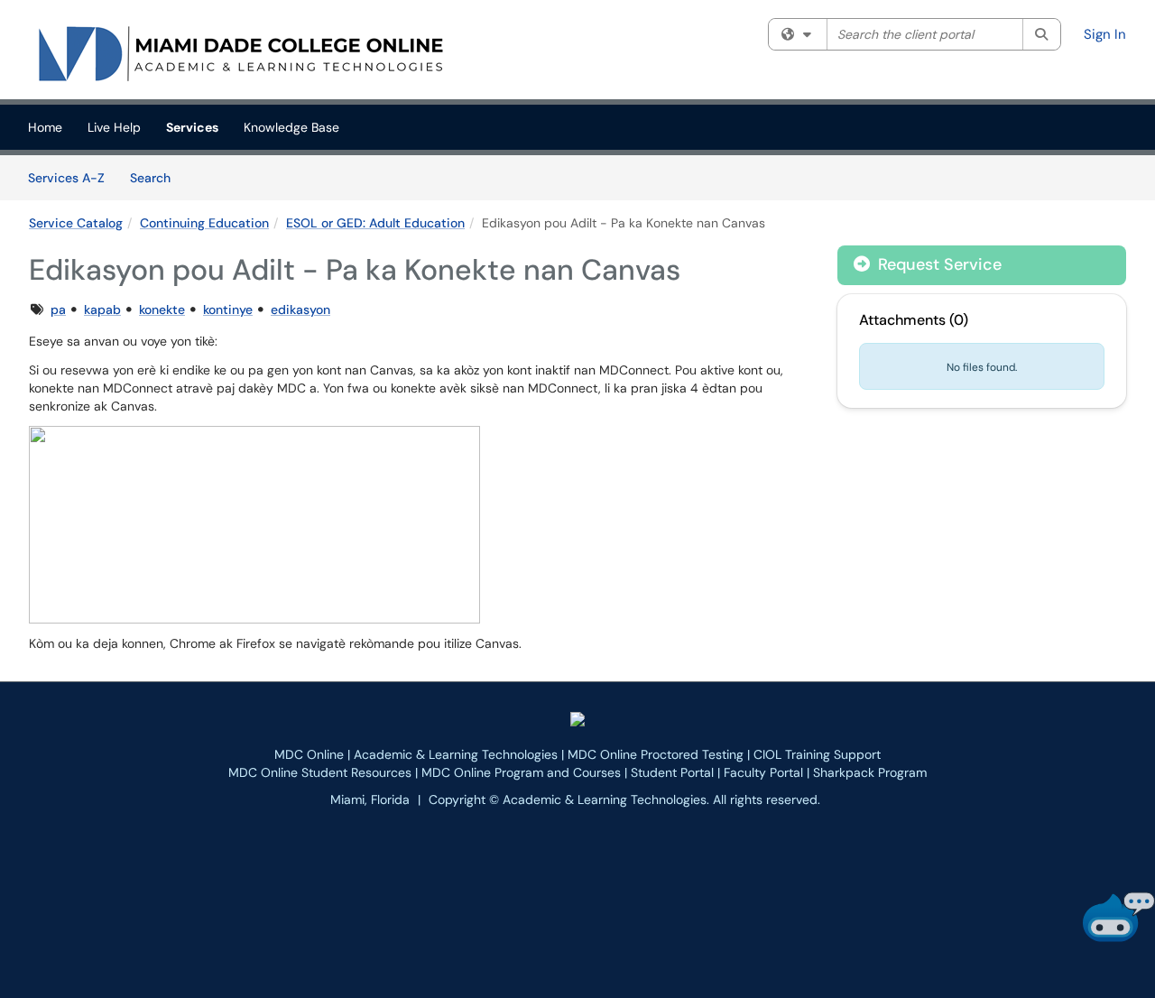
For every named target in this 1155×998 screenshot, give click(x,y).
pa (58, 309)
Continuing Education (204, 223)
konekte (162, 309)
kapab (102, 309)
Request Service (937, 264)
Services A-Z (66, 178)
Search (156, 177)
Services (192, 127)
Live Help (114, 127)
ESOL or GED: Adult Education (375, 223)
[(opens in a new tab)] (240, 54)
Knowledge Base (291, 127)
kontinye (228, 309)
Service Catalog (76, 223)
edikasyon (300, 309)
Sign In (1105, 34)
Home (45, 127)
